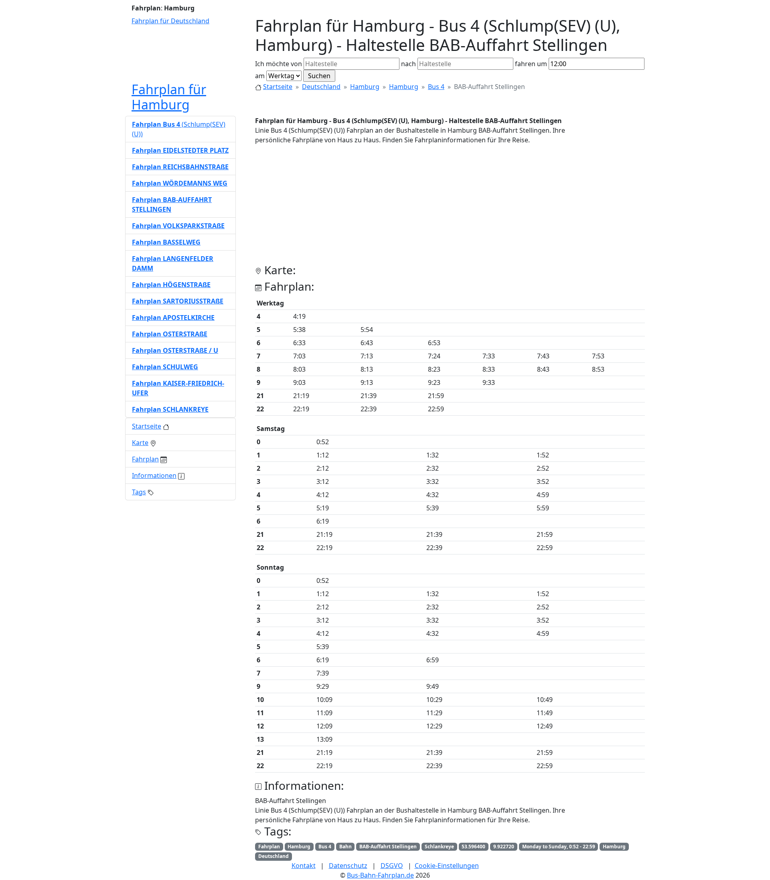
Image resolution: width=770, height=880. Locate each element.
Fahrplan (145, 459)
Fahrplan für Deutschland (170, 20)
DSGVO (392, 865)
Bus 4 (436, 86)
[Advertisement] (450, 207)
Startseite (277, 86)
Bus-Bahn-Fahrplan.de (380, 875)
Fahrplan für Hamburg (169, 97)
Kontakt (304, 865)
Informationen (154, 475)
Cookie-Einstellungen (447, 865)
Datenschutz (348, 865)
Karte (140, 442)
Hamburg (364, 86)
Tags (139, 492)
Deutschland (321, 86)
